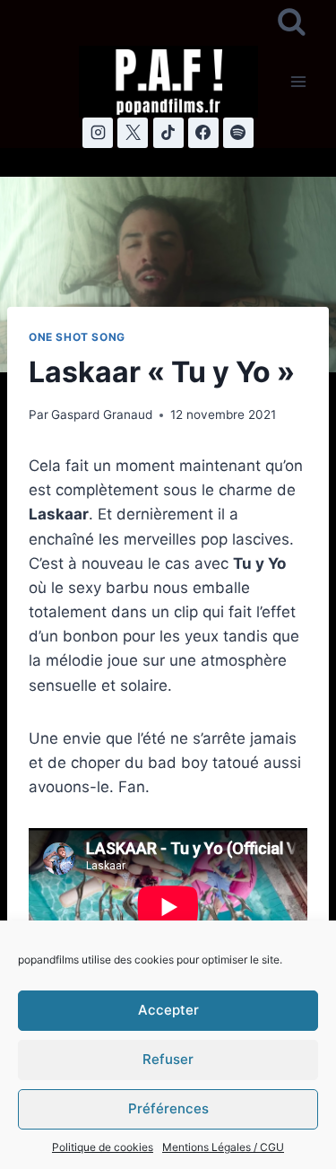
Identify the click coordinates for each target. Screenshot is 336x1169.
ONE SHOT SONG (77, 337)
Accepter (168, 1009)
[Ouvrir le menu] (297, 81)
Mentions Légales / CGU (223, 1147)
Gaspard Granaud (101, 414)
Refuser (168, 1059)
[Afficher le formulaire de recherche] (291, 23)
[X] (132, 133)
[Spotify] (238, 133)
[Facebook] (203, 133)
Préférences (168, 1108)
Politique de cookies (102, 1147)
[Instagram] (97, 133)
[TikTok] (168, 133)
